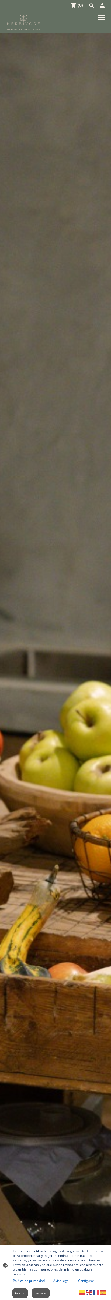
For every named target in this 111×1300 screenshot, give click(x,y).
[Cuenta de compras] (102, 5)
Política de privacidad (29, 1280)
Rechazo (40, 1293)
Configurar (86, 1280)
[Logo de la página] (23, 22)
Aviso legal (61, 1280)
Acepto (20, 1293)
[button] (82, 1292)
